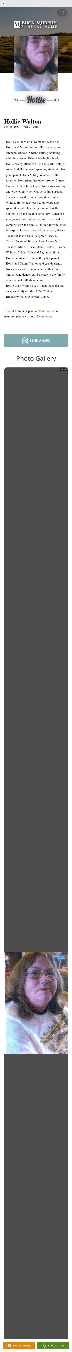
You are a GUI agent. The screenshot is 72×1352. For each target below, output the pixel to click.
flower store (43, 316)
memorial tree (46, 311)
